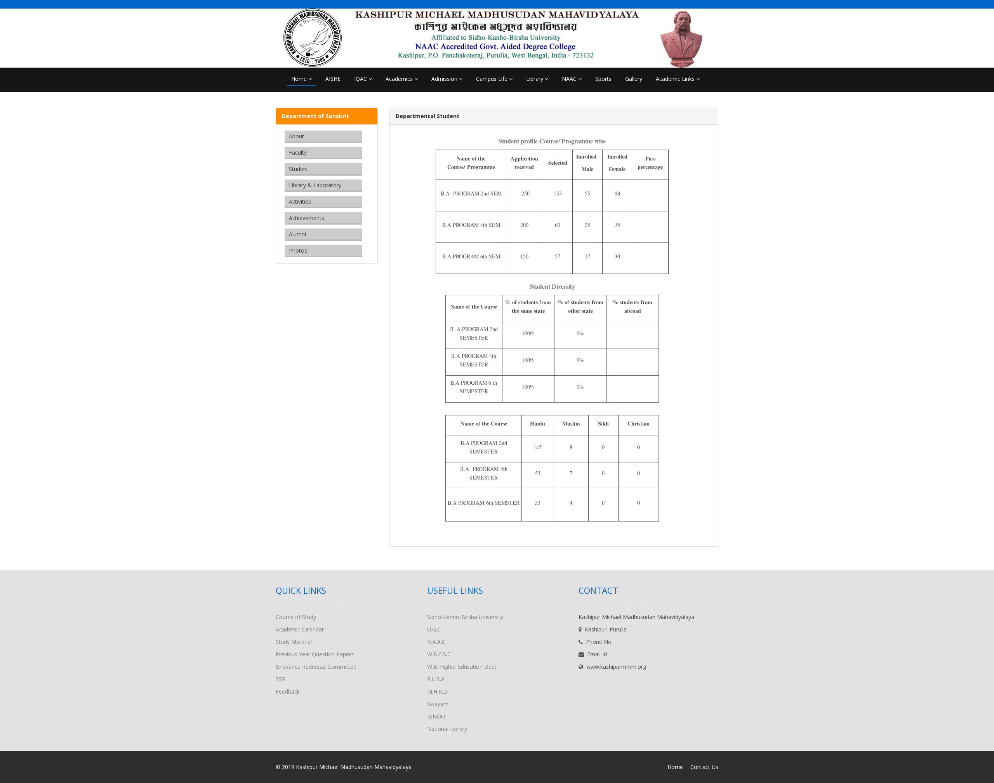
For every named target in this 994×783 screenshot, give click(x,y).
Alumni (297, 234)
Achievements (306, 217)
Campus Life (492, 78)
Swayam (437, 704)
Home (299, 78)
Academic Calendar (300, 629)
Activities (300, 201)
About (296, 136)
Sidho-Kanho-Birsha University (465, 617)
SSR (280, 679)
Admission (445, 78)
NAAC (570, 78)
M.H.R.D (437, 691)
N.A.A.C (436, 641)
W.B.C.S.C (439, 654)
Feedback (288, 691)
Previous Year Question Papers (315, 654)
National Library (447, 728)
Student (298, 169)
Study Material (294, 641)
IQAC (361, 78)
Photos (298, 250)
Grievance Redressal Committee (316, 666)
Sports (603, 78)
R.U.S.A (436, 679)
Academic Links (676, 78)
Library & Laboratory (315, 185)
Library (535, 78)
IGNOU (436, 716)
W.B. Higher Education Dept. (462, 666)
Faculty (298, 152)
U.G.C (434, 629)
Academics (400, 78)
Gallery (633, 78)
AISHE (333, 78)
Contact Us (704, 767)
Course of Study (296, 617)
